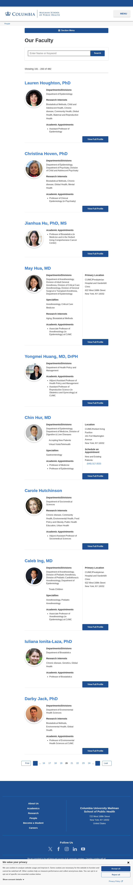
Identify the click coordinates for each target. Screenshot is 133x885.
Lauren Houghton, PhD (48, 83)
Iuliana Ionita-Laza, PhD (48, 641)
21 (72, 763)
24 (89, 763)
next (97, 763)
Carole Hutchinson (43, 490)
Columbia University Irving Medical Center (66, 3)
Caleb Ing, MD (38, 560)
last (106, 763)
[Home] (32, 14)
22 (77, 763)
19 (61, 763)
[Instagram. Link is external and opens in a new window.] (67, 849)
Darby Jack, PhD (41, 698)
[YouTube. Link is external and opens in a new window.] (83, 849)
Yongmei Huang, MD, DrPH (51, 356)
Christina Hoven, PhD (46, 153)
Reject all (116, 875)
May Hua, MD (38, 268)
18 (55, 763)
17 (49, 763)
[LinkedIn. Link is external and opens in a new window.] (75, 849)
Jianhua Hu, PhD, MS (46, 223)
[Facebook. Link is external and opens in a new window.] (58, 849)
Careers (33, 828)
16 (44, 763)
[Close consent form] (128, 862)
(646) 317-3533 (94, 464)
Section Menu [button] (68, 30)
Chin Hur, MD (38, 417)
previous (35, 763)
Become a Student (33, 823)
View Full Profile (95, 139)
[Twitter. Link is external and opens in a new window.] (50, 849)
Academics (33, 808)
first (27, 763)
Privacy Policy (115, 881)
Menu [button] (123, 13)
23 (83, 763)
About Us (33, 803)
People (7, 24)
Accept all (115, 869)
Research (33, 813)
